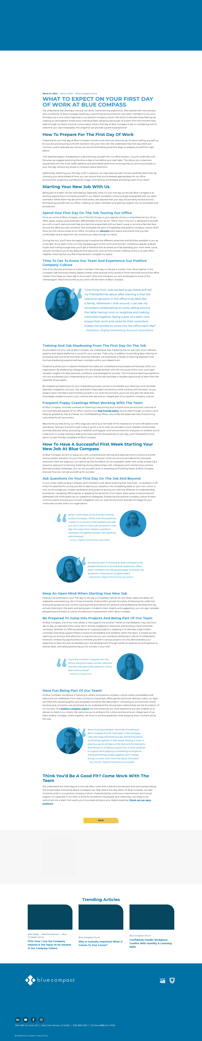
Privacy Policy (42, 1036)
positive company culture (75, 709)
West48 (104, 231)
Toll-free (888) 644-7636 (102, 1025)
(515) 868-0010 (80, 1025)
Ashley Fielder (66, 93)
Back (101, 820)
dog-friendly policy (108, 411)
